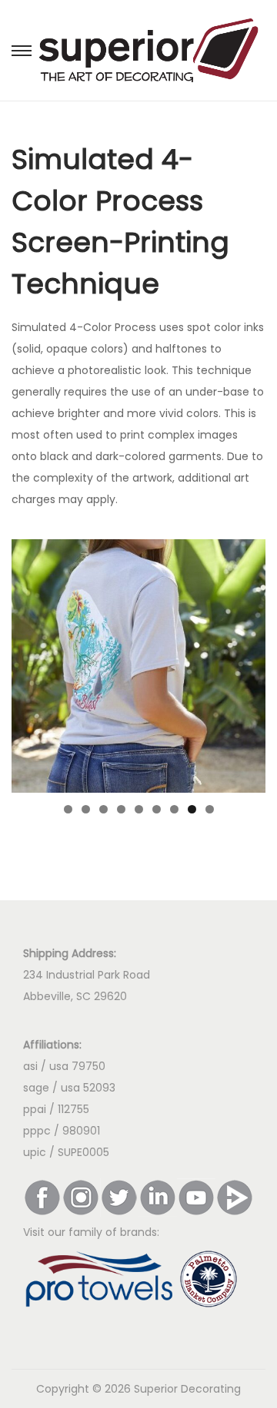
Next (246, 662)
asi (30, 1066)
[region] (138, 666)
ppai (34, 1109)
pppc (37, 1130)
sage (37, 1087)
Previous (30, 662)
